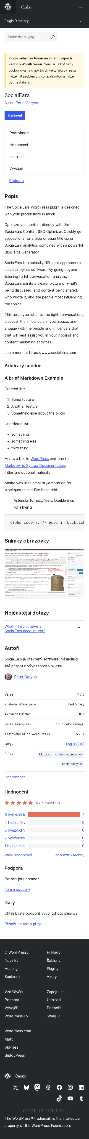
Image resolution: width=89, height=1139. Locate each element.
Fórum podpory (17, 889)
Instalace (17, 156)
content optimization (69, 754)
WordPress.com (18, 1031)
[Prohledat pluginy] (53, 37)
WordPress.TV (17, 1016)
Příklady (53, 952)
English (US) (75, 744)
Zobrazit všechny (69, 855)
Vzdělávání (14, 991)
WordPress (40, 458)
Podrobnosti (19, 133)
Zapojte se (56, 991)
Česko (20, 1076)
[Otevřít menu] (81, 7)
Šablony (53, 960)
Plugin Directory (17, 21)
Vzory (52, 976)
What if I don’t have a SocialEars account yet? (25, 628)
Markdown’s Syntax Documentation (35, 465)
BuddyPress (15, 1055)
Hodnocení (18, 144)
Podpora (16, 180)
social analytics (72, 764)
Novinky (11, 960)
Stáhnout (15, 115)
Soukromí (12, 976)
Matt (9, 1039)
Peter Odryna (27, 102)
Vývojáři (16, 168)
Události (54, 999)
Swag (54, 1016)
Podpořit (54, 1007)
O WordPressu (17, 952)
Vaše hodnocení (18, 855)
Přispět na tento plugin (23, 924)
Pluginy (53, 968)
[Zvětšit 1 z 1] (78, 554)
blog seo (45, 754)
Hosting (11, 968)
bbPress (11, 1047)
